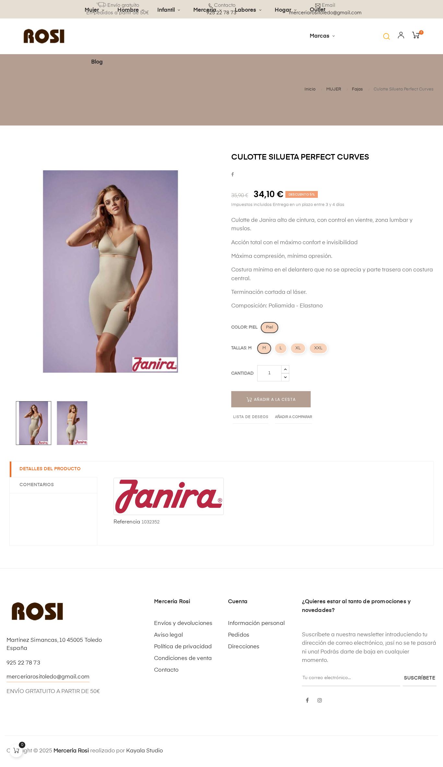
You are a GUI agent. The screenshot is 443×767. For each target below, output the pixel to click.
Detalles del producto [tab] (50, 469)
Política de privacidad (183, 647)
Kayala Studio (144, 751)
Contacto (166, 670)
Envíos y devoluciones (183, 623)
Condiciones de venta (183, 658)
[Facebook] (307, 701)
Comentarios (36, 485)
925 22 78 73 (23, 663)
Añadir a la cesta (274, 399)
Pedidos (238, 635)
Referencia (127, 522)
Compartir (232, 175)
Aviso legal (168, 635)
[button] (386, 36)
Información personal (256, 623)
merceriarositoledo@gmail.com (48, 677)
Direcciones (244, 647)
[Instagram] (320, 701)
